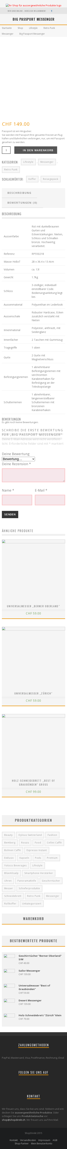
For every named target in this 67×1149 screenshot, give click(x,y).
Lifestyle (33, 28)
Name (8, 490)
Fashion (52, 835)
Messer (8, 888)
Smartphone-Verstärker (38, 873)
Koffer (32, 179)
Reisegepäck (50, 179)
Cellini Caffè (54, 842)
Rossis (25, 842)
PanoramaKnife (26, 880)
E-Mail (41, 490)
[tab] (19, 193)
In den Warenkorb (38, 150)
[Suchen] (57, 10)
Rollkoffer (10, 903)
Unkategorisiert (31, 903)
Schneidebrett (12, 896)
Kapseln (24, 857)
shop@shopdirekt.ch (13, 1119)
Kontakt (14, 1140)
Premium (52, 857)
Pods (38, 857)
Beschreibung (19, 193)
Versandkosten (28, 1140)
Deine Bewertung (16, 454)
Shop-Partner (22, 1143)
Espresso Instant (37, 850)
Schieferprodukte (29, 888)
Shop (20, 28)
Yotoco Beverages (15, 865)
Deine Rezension (16, 464)
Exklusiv (9, 857)
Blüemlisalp (11, 873)
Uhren (8, 880)
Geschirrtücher (51, 880)
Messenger (7, 33)
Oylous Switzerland (30, 835)
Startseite (7, 28)
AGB (55, 1140)
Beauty (8, 835)
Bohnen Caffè (12, 850)
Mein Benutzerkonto (41, 1143)
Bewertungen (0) (22, 202)
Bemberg (9, 842)
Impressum (44, 1140)
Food (38, 842)
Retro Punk (49, 28)
